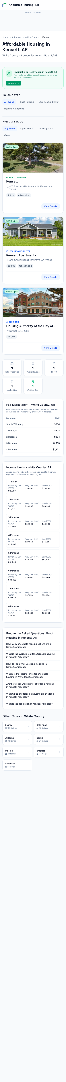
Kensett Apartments (21, 255)
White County (32, 37)
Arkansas (16, 37)
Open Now (27, 128)
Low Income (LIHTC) (49, 102)
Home (5, 37)
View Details (50, 206)
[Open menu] (61, 5)
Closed (7, 135)
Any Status (10, 128)
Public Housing (26, 102)
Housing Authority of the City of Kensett (29, 326)
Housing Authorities (14, 108)
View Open (12, 83)
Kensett (12, 181)
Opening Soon (46, 128)
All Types (9, 102)
